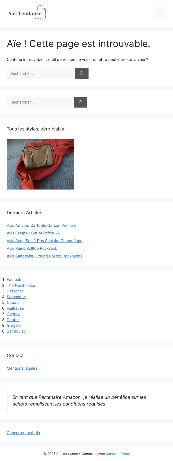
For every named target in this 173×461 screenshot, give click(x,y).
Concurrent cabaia (23, 432)
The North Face (21, 285)
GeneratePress (118, 454)
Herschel (15, 291)
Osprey (13, 314)
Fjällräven (15, 308)
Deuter (13, 320)
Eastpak (14, 279)
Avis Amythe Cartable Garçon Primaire (41, 225)
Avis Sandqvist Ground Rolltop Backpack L (45, 256)
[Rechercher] (82, 73)
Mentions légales (22, 368)
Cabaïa (13, 302)
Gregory (14, 325)
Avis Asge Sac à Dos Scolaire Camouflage (44, 240)
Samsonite (16, 297)
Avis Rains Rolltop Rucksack (32, 248)
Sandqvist (16, 331)
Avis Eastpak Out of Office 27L (34, 233)
